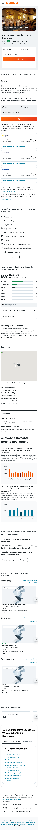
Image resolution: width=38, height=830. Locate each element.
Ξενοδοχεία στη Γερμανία (7, 822)
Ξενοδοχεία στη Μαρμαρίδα (13, 773)
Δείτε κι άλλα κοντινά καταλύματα (30, 581)
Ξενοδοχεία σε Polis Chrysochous (15, 765)
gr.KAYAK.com (6, 820)
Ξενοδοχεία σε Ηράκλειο (12, 778)
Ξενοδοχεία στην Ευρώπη (26, 820)
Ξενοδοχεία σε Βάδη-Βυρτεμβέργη (26, 822)
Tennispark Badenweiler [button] (9, 645)
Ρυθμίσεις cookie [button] (6, 199)
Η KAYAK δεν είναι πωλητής (12, 804)
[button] (3, 3)
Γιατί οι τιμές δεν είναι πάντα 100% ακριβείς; (18, 811)
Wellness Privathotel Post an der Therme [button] (14, 604)
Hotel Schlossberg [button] (7, 685)
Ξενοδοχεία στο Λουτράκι (13, 775)
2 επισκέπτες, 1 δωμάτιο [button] (12, 54)
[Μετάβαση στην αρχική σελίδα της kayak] (12, 3)
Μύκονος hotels (9, 781)
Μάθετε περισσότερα (9, 191)
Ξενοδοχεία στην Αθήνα (12, 755)
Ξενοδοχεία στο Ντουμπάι (13, 760)
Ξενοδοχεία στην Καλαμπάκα (14, 762)
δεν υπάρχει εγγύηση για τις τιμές (11, 799)
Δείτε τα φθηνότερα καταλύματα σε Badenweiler (30, 619)
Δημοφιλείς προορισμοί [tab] (12, 741)
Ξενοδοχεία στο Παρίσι (12, 770)
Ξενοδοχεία (15, 820)
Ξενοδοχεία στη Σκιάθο (12, 768)
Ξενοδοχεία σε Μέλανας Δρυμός (9, 824)
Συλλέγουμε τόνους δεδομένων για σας (17, 808)
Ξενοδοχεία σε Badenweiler (27, 824)
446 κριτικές (23, 41)
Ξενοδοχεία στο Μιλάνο (12, 757)
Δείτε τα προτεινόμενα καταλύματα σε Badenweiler (29, 660)
